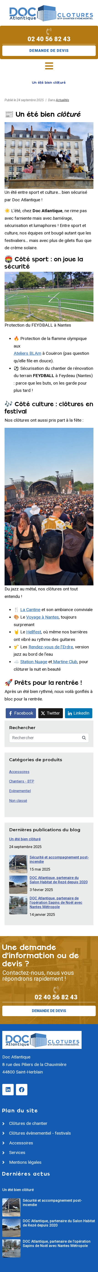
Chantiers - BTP (21, 781)
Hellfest (33, 632)
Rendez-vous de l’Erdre (50, 647)
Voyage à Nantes (42, 617)
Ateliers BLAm (27, 353)
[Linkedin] (8, 1089)
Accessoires (19, 772)
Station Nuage (33, 661)
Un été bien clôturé (25, 839)
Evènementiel (20, 791)
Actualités (62, 100)
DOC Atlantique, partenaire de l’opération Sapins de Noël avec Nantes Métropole (56, 902)
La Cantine (30, 609)
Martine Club (64, 661)
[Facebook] (21, 1089)
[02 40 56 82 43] (49, 31)
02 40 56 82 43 (49, 39)
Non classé (18, 800)
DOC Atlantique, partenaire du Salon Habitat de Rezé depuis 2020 (59, 880)
